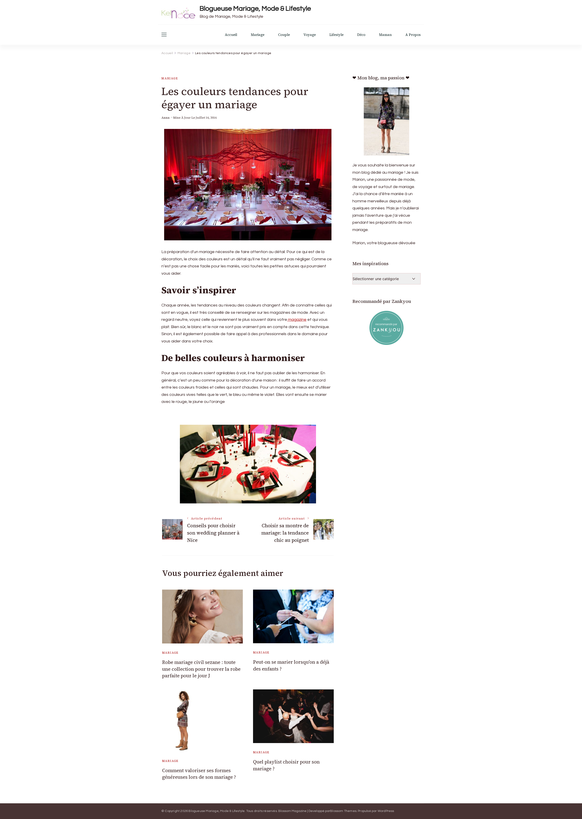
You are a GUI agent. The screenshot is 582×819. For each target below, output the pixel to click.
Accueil (231, 34)
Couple (284, 34)
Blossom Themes (343, 811)
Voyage (310, 34)
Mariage (257, 34)
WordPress (386, 811)
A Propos (413, 34)
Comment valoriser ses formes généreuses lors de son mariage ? (199, 773)
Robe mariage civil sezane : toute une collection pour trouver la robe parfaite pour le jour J (201, 669)
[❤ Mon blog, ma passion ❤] (386, 121)
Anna (165, 118)
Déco (361, 34)
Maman (385, 34)
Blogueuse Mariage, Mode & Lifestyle (255, 8)
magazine (296, 319)
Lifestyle (336, 34)
